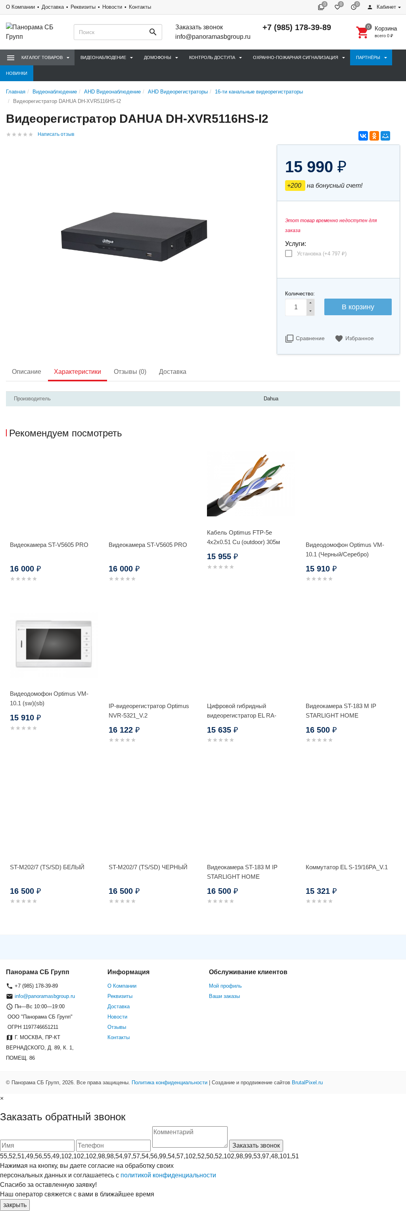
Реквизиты (83, 7)
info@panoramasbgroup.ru (213, 36)
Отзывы (116, 1027)
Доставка (53, 7)
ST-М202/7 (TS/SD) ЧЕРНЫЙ (148, 867)
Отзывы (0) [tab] (130, 371)
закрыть (15, 1204)
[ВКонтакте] (363, 136)
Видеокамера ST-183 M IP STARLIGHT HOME (341, 711)
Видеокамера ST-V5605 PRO (49, 544)
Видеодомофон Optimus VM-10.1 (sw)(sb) (49, 698)
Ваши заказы (224, 996)
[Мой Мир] (385, 136)
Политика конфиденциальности (169, 1082)
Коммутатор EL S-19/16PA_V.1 (347, 867)
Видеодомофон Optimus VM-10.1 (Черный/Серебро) (345, 549)
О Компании (20, 7)
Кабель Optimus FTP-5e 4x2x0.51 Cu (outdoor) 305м (243, 537)
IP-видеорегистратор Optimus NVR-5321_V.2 (149, 711)
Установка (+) (322, 254)
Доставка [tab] (172, 371)
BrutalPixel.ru (307, 1082)
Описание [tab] (26, 371)
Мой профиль (225, 986)
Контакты (140, 7)
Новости (112, 7)
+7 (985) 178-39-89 (296, 27)
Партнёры (368, 57)
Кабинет (385, 7)
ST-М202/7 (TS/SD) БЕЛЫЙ (47, 867)
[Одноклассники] (374, 136)
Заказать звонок (199, 27)
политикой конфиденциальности (168, 1175)
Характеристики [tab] (77, 371)
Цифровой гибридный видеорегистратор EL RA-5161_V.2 (241, 715)
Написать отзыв (56, 134)
